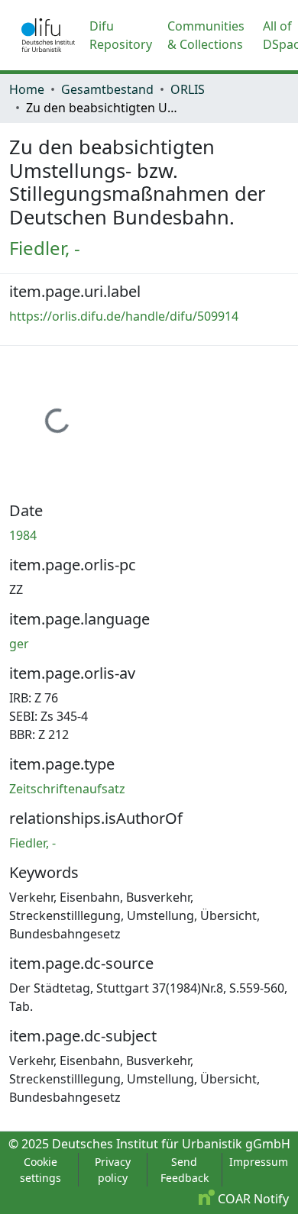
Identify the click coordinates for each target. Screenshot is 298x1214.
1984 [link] (23, 535)
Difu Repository (120, 35)
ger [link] (19, 643)
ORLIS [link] (187, 89)
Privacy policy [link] (113, 1169)
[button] (48, 35)
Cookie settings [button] (40, 1169)
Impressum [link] (258, 1161)
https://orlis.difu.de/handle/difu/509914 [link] (123, 316)
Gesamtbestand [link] (107, 89)
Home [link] (26, 89)
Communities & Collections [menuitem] (206, 35)
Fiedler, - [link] (44, 247)
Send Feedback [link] (184, 1169)
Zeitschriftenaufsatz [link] (67, 788)
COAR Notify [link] (252, 1198)
